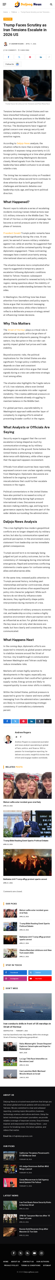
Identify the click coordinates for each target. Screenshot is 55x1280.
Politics (7, 19)
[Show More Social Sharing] (49, 57)
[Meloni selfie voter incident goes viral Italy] (27, 785)
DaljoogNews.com (31, 1272)
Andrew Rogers (17, 44)
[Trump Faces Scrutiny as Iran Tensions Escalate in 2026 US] (27, 85)
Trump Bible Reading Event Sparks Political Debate (25, 841)
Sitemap (47, 1265)
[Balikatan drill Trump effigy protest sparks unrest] (27, 862)
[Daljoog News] (28, 4)
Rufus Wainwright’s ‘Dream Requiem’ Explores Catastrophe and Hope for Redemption (35, 1046)
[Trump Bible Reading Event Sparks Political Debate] (27, 823)
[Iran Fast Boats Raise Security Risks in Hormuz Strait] (10, 1205)
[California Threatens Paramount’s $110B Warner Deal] (10, 1155)
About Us (15, 1262)
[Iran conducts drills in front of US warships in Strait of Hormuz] (27, 1006)
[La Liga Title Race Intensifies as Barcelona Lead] (10, 1061)
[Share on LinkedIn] (41, 57)
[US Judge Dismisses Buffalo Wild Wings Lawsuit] (10, 1169)
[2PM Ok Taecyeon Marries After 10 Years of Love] (10, 1218)
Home (5, 1262)
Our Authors (42, 1262)
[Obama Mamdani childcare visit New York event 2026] (10, 953)
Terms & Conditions (30, 1265)
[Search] (51, 4)
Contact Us (28, 1262)
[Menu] (4, 4)
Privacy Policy (11, 1265)
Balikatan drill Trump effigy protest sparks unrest (25, 879)
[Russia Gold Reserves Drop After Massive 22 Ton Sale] (10, 1231)
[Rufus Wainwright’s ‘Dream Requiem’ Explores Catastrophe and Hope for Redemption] (10, 1046)
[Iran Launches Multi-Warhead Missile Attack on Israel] (10, 1074)
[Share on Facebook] (8, 57)
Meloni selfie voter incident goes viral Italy (22, 802)
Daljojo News (23, 143)
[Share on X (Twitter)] (19, 57)
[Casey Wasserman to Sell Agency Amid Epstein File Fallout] (10, 1182)
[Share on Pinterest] (30, 57)
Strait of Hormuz (16, 330)
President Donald (12, 233)
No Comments (10, 50)
